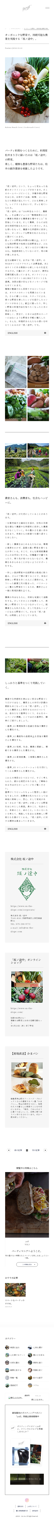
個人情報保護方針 (22, 1511)
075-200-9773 (23, 924)
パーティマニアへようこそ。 (18, 29)
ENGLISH (12, 333)
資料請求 (35, 1511)
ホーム (8, 29)
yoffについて (32, 1506)
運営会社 (20, 1506)
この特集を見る (27, 1264)
